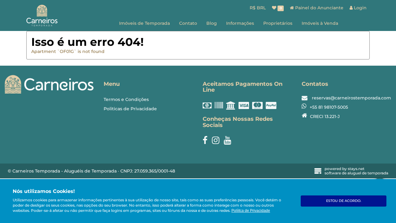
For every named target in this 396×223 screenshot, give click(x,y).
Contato (188, 23)
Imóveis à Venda (320, 23)
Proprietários (277, 23)
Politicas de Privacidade (130, 109)
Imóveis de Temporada (144, 23)
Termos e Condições (126, 99)
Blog (211, 23)
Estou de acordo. (343, 201)
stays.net (356, 168)
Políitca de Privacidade (250, 210)
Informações (240, 23)
